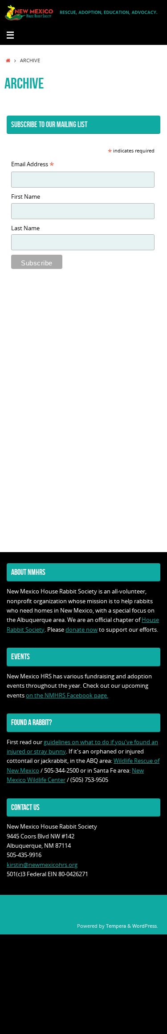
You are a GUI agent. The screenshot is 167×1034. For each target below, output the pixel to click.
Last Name (25, 228)
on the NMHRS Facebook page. (67, 695)
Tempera (116, 925)
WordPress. (145, 925)
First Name (25, 196)
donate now (81, 629)
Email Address (32, 165)
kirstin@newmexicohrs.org (42, 865)
